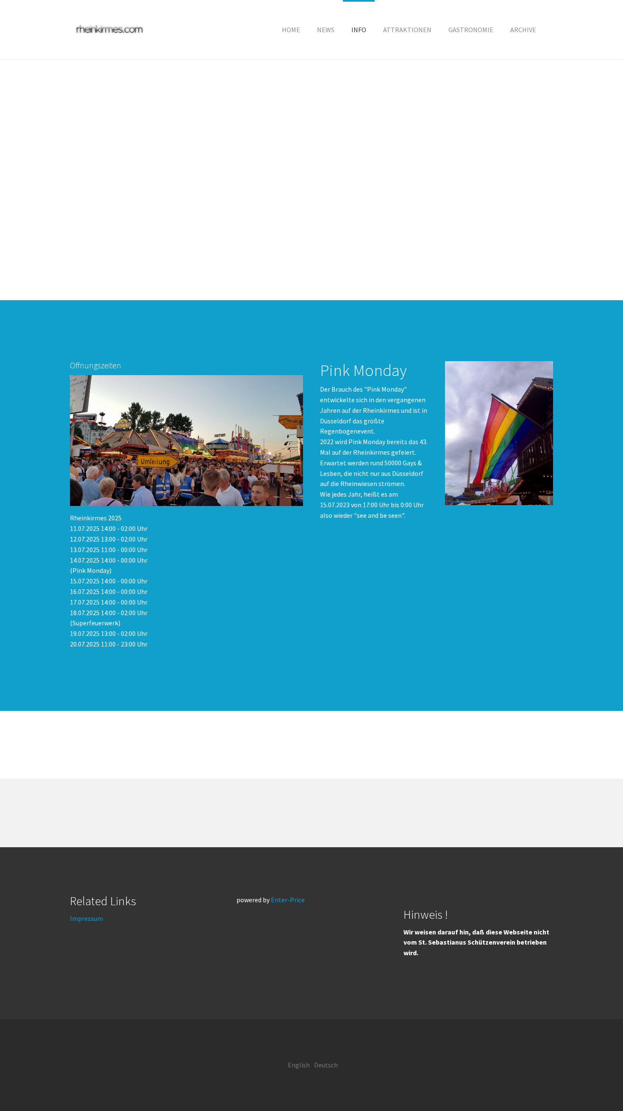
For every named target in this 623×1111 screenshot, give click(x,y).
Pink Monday (363, 370)
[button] (359, 29)
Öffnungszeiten (95, 365)
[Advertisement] (311, 180)
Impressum (86, 918)
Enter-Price (288, 899)
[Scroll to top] (596, 1084)
